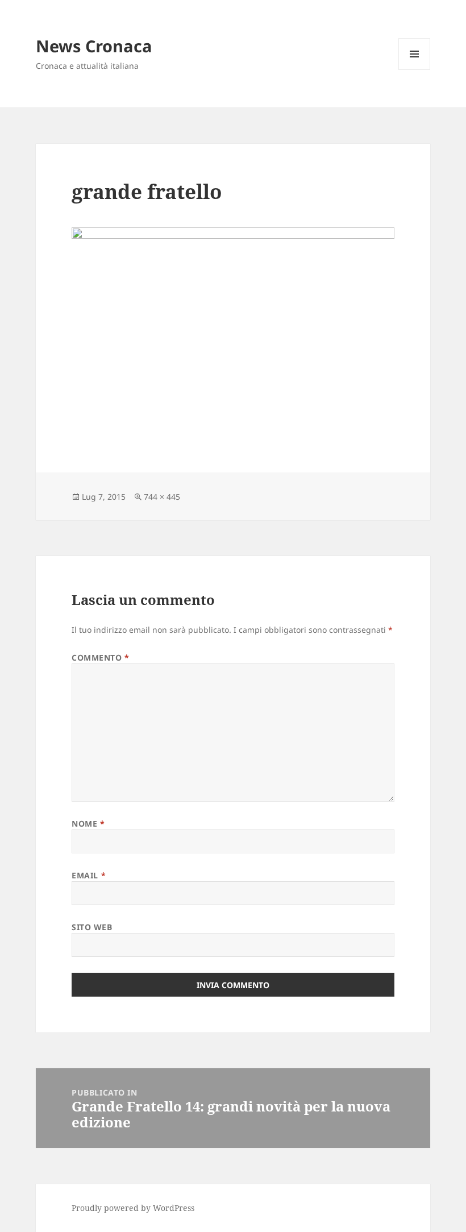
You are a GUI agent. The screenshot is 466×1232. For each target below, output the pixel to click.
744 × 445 (162, 496)
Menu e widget (414, 69)
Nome (88, 823)
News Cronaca (94, 46)
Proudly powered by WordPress (133, 1207)
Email (89, 875)
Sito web (92, 927)
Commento (101, 657)
